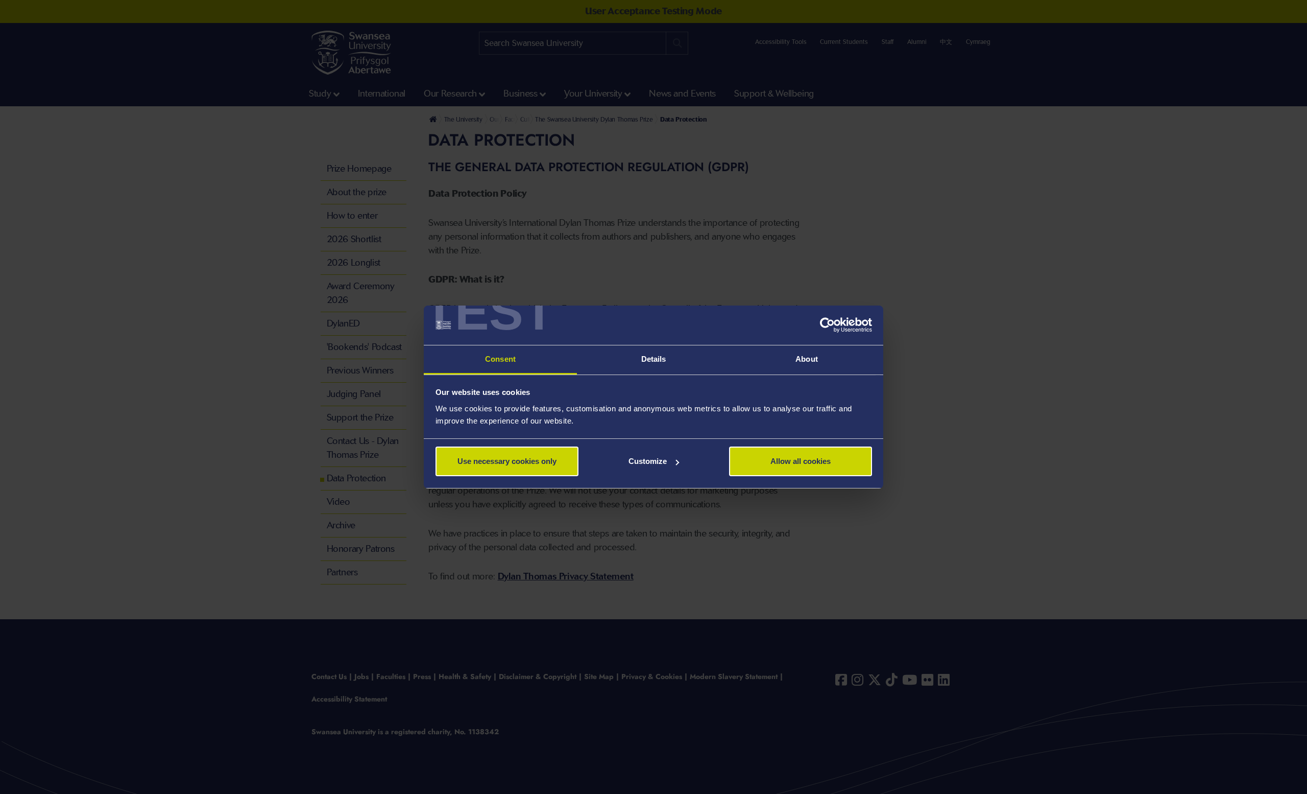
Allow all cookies (800, 461)
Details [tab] (653, 359)
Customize (647, 461)
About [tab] (806, 359)
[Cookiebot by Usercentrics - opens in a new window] (827, 325)
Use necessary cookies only (506, 461)
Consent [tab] (500, 359)
